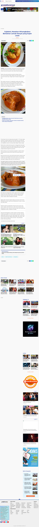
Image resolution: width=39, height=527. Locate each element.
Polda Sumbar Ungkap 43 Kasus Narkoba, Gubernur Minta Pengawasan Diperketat (28, 479)
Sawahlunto (23, 506)
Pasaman (22, 505)
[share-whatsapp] (33, 40)
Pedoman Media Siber (36, 505)
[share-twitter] (31, 40)
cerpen (11, 513)
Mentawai (22, 504)
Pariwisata (17, 511)
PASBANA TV (26, 299)
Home (3, 1)
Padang (28, 504)
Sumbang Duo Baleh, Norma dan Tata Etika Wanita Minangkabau (28, 487)
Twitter (7, 523)
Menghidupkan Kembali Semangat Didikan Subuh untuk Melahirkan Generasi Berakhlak (34, 368)
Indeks (3, 9)
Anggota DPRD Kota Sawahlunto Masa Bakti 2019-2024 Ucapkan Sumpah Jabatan (34, 315)
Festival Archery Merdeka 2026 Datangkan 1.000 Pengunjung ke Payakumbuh (27, 492)
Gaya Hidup (17, 510)
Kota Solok (12, 504)
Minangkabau (16, 256)
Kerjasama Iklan (36, 506)
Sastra (22, 511)
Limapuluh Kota (18, 504)
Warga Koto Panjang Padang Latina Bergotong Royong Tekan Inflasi (13, 253)
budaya (28, 512)
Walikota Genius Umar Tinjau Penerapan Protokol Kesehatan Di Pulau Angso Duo (26, 315)
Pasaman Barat (29, 505)
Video (4, 11)
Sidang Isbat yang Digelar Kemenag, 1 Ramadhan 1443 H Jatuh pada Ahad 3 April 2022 (26, 306)
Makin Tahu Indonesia (9, 256)
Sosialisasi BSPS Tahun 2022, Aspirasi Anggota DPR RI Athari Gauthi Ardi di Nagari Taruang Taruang (34, 306)
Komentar (4, 40)
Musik (11, 511)
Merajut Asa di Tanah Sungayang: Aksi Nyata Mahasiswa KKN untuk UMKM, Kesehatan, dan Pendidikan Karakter (34, 360)
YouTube (8, 523)
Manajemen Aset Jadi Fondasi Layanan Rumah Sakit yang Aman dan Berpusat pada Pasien (26, 368)
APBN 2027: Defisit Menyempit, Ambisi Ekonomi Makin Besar (27, 483)
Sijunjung (28, 506)
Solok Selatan (18, 507)
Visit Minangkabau (24, 512)
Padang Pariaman (18, 505)
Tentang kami (36, 504)
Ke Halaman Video (30, 318)
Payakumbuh (12, 506)
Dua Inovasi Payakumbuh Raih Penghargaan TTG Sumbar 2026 (27, 474)
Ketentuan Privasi (36, 507)
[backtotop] (19, 500)
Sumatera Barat (23, 507)
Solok (11, 507)
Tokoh (17, 512)
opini (22, 513)
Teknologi (11, 512)
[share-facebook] (30, 40)
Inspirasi (22, 510)
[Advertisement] (19, 19)
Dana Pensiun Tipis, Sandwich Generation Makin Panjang (26, 360)
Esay (11, 510)
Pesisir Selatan (18, 506)
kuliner (3, 256)
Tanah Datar (29, 507)
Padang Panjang (12, 505)
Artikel (24, 353)
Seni (27, 511)
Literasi (28, 510)
